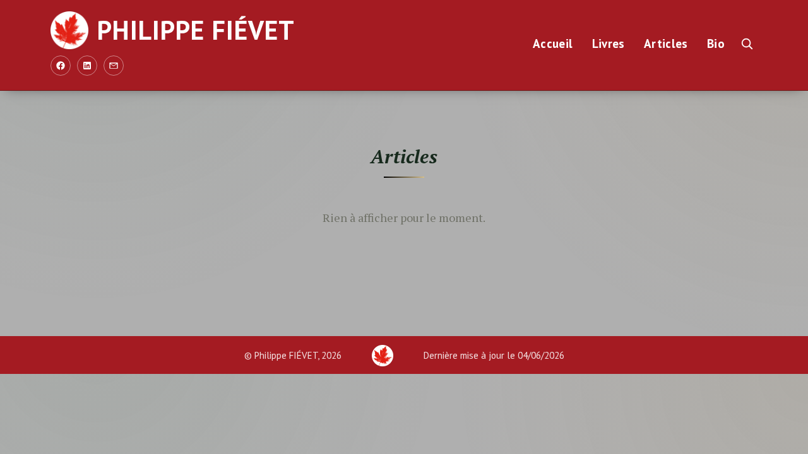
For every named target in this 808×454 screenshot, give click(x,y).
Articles (666, 43)
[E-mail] (114, 65)
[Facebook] (60, 65)
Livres (608, 43)
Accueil (553, 43)
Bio (716, 43)
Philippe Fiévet (196, 30)
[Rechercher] (747, 43)
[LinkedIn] (87, 65)
